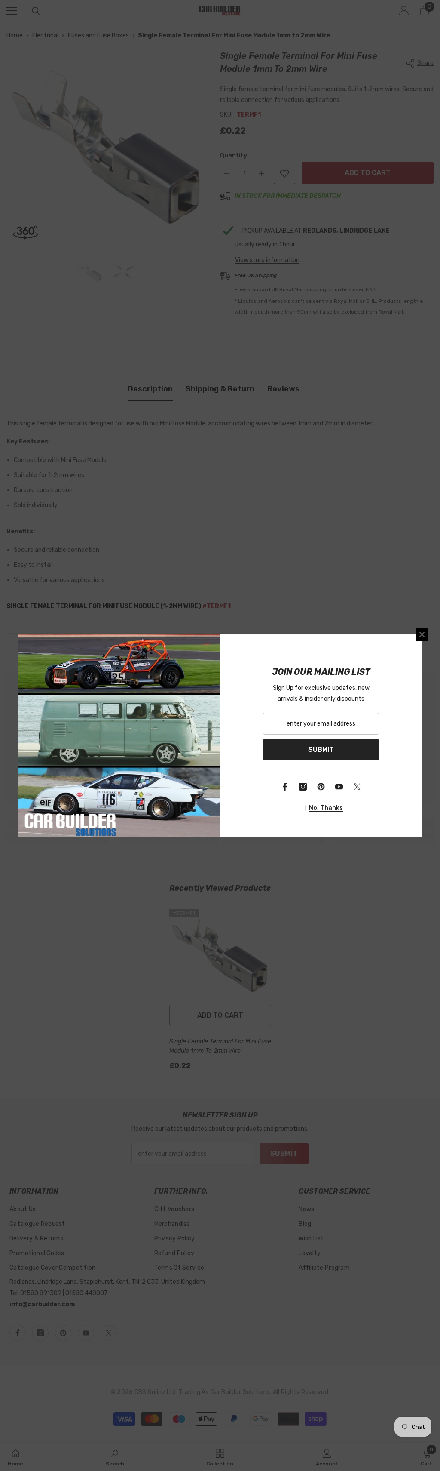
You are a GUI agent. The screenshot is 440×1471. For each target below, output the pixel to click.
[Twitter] (357, 787)
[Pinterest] (321, 787)
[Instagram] (303, 787)
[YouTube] (339, 787)
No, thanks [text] (326, 808)
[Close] (422, 634)
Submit (321, 749)
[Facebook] (285, 787)
